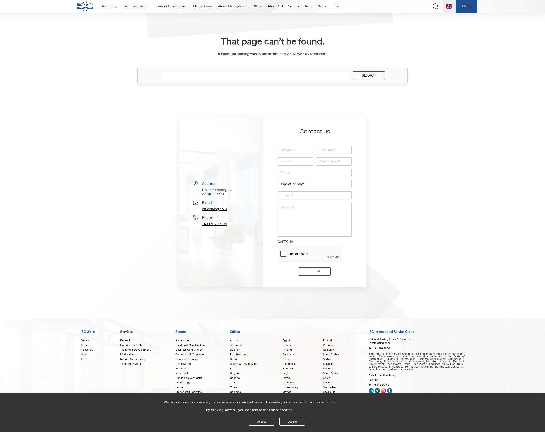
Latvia (286, 378)
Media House (202, 6)
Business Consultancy (189, 350)
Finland (287, 350)
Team (308, 6)
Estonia (287, 345)
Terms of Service (379, 384)
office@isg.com (214, 209)
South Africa (330, 373)
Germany (288, 354)
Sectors (293, 6)
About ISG (275, 6)
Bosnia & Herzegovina (243, 364)
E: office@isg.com (379, 343)
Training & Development (170, 6)
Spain (326, 378)
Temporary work (130, 364)
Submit (314, 271)
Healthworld (183, 364)
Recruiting (109, 6)
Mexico (287, 392)
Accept (261, 421)
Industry (180, 368)
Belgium (235, 350)
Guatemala (289, 364)
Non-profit (181, 373)
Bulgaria (235, 373)
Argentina (236, 345)
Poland (327, 340)
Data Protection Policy (382, 375)
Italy (285, 373)
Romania (328, 350)
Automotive (182, 340)
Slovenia (328, 368)
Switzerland (330, 387)
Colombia (236, 392)
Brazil (233, 368)
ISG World (88, 331)
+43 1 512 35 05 (214, 224)
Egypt (286, 340)
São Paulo (329, 392)
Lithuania (288, 382)
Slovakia (328, 364)
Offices (257, 6)
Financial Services (186, 359)
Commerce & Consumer (190, 354)
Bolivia (234, 359)
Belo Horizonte (239, 354)
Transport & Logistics (188, 392)
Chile (233, 382)
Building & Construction (190, 345)
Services (126, 331)
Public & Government (188, 378)
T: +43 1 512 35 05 (380, 347)
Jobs (334, 6)
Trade (179, 387)
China (233, 387)
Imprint (373, 380)
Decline (292, 421)
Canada (235, 378)
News (322, 6)
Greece (287, 359)
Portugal (328, 345)
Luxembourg (290, 387)
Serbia (327, 359)
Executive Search (135, 6)
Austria (234, 340)
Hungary (288, 368)
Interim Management (232, 6)
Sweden (328, 382)
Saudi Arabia (331, 354)
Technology (182, 382)
